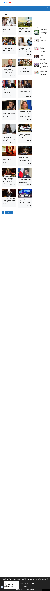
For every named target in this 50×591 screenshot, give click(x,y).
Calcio (3, 9)
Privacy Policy (27, 589)
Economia (15, 7)
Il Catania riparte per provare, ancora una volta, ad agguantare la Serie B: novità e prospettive (43, 32)
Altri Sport (7, 9)
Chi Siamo (18, 589)
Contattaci (32, 583)
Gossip (46, 7)
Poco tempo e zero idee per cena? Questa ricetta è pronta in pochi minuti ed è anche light (44, 48)
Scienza (26, 7)
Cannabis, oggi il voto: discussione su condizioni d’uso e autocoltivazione (25, 70)
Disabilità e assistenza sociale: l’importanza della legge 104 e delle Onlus (25, 30)
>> (11, 212)
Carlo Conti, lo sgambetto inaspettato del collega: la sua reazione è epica (43, 56)
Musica (36, 7)
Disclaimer (32, 589)
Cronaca (7, 7)
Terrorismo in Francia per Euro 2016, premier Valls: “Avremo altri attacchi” (25, 181)
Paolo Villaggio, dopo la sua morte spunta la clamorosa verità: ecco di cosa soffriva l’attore (44, 65)
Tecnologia (32, 7)
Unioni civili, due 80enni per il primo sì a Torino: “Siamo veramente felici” (8, 49)
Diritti (20, 7)
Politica (3, 7)
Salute (23, 7)
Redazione (22, 589)
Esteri (11, 7)
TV (43, 7)
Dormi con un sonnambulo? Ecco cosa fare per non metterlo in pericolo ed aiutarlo (43, 40)
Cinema (40, 7)
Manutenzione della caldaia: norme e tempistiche (7, 29)
